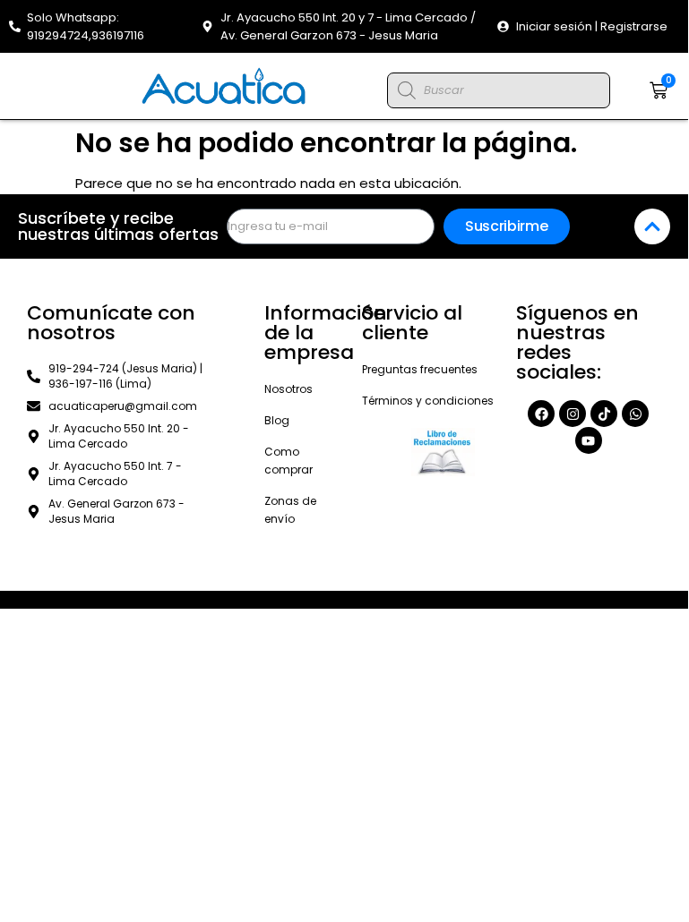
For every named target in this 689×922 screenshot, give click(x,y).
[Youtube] (588, 440)
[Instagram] (572, 413)
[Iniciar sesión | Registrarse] (503, 26)
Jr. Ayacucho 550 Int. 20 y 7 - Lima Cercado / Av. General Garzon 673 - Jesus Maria (348, 26)
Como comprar (288, 460)
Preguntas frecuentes (420, 369)
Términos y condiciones (428, 400)
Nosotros (288, 389)
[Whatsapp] (635, 413)
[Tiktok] (603, 413)
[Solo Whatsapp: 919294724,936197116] (15, 26)
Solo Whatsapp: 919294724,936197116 (85, 26)
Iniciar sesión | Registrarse (591, 26)
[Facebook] (541, 413)
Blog (276, 420)
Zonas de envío (290, 509)
